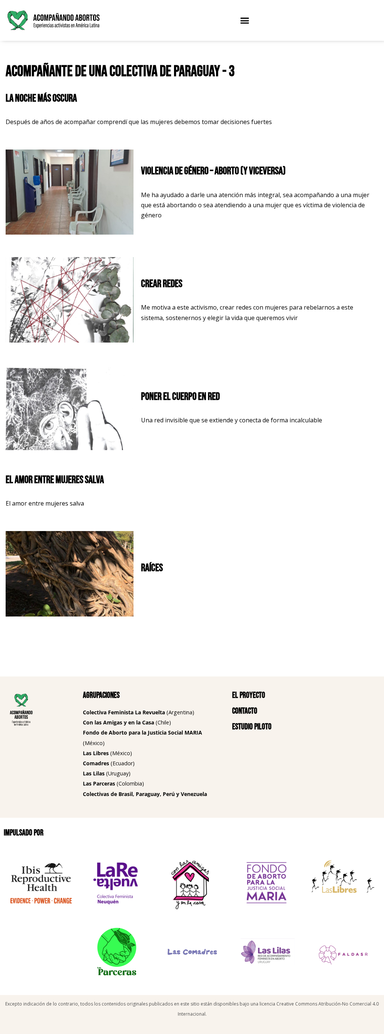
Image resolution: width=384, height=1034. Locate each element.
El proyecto (248, 695)
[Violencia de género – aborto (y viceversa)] (70, 192)
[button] (245, 20)
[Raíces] (70, 573)
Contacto (244, 711)
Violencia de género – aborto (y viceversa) (213, 171)
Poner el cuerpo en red (180, 397)
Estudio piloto (252, 727)
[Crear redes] (70, 299)
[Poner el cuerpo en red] (70, 407)
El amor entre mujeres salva (55, 480)
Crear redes (161, 284)
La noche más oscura (41, 98)
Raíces (152, 568)
